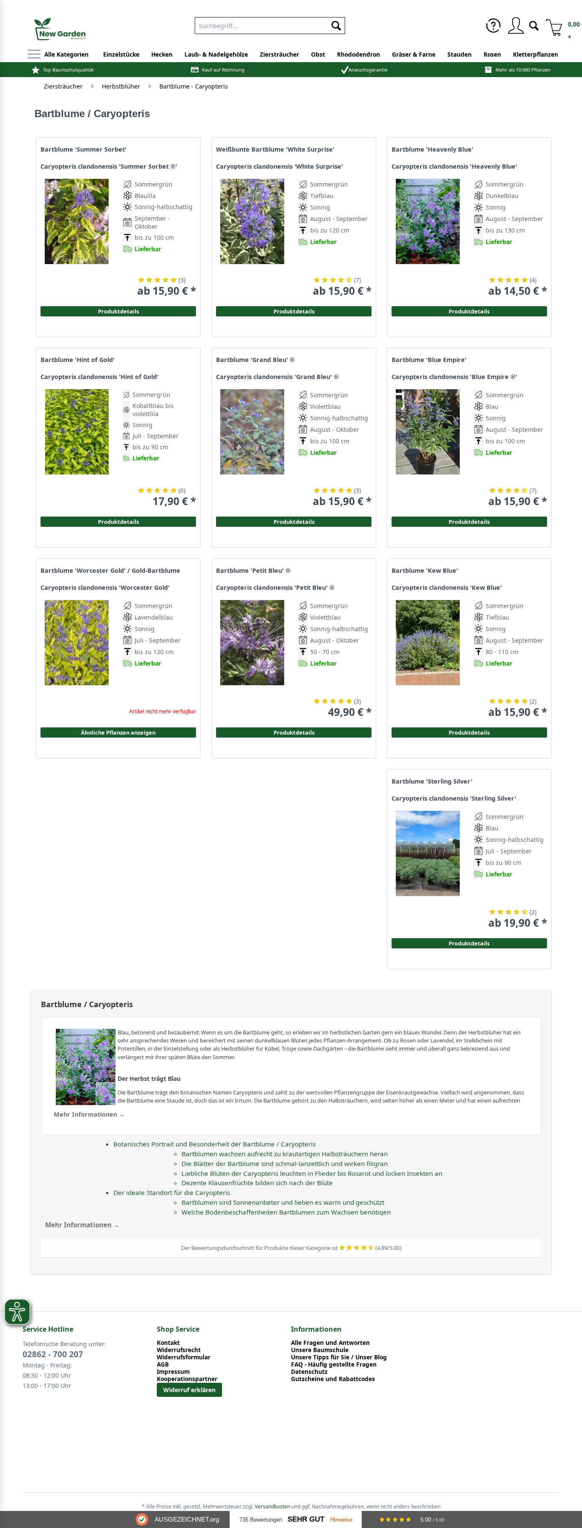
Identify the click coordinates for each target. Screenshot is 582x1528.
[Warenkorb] (550, 25)
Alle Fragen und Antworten (330, 1342)
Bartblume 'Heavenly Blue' (432, 149)
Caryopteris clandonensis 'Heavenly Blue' (454, 166)
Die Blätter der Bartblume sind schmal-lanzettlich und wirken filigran (285, 1163)
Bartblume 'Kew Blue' (425, 570)
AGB (163, 1364)
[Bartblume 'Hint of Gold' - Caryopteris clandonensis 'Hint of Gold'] (76, 448)
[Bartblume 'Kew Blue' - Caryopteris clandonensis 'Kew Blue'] (428, 659)
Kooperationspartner (187, 1378)
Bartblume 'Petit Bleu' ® (253, 570)
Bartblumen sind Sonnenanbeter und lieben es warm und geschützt (283, 1202)
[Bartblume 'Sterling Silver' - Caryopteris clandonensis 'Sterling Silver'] (428, 869)
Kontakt (168, 1342)
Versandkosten (272, 1506)
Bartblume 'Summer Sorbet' (83, 149)
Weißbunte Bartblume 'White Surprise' (275, 149)
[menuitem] (270, 24)
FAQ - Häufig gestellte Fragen (334, 1364)
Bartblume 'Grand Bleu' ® (255, 359)
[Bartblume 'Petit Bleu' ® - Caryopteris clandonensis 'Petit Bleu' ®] (252, 659)
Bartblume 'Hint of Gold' (77, 359)
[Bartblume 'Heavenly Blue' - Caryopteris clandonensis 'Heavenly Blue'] (428, 237)
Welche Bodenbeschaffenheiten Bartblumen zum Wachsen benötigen (286, 1212)
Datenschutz (309, 1371)
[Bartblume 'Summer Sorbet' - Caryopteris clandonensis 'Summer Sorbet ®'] (76, 237)
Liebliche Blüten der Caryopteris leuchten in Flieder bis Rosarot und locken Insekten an (312, 1173)
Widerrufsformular (183, 1357)
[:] (509, 261)
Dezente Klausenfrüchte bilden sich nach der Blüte (257, 1182)
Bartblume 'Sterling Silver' (432, 781)
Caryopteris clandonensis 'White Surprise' (279, 166)
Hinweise (341, 1520)
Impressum (173, 1371)
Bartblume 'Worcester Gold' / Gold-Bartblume (110, 570)
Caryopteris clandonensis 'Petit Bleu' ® (275, 587)
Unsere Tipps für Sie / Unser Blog (339, 1357)
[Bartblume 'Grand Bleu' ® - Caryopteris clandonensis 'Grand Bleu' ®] (252, 448)
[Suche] (534, 25)
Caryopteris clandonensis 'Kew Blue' (447, 587)
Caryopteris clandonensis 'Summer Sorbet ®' (108, 166)
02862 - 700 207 (53, 1354)
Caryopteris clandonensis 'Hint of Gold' (99, 376)
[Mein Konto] (515, 25)
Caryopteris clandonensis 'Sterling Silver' (454, 798)
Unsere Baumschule (320, 1349)
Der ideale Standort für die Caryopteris (171, 1192)
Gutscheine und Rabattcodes (333, 1378)
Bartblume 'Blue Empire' (429, 359)
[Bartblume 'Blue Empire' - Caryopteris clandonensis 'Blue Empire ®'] (428, 448)
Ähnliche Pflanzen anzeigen (118, 732)
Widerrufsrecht (179, 1349)
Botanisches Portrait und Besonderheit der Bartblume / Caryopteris (214, 1144)
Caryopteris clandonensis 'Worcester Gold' (105, 587)
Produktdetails (469, 311)
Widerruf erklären (189, 1390)
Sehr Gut (306, 1519)
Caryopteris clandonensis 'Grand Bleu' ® (277, 376)
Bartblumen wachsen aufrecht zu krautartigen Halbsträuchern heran (285, 1153)
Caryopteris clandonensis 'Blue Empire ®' (454, 376)
